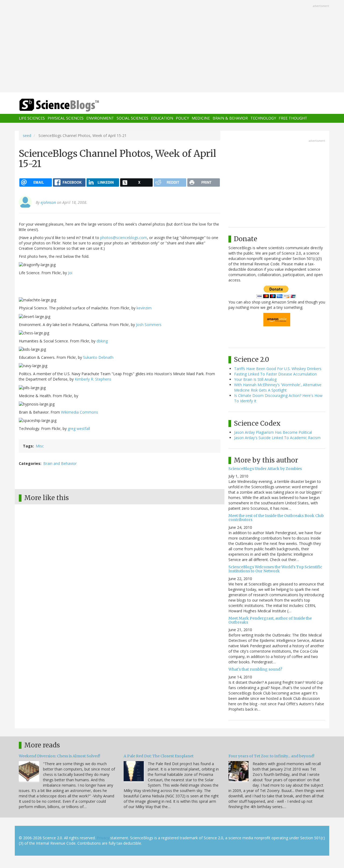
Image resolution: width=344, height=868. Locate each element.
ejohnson (48, 202)
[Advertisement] (172, 46)
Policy (182, 118)
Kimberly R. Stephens (93, 379)
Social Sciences (132, 118)
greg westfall (79, 428)
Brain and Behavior (60, 463)
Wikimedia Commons (79, 412)
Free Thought (293, 118)
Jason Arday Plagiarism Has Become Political (273, 432)
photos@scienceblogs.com (123, 237)
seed (27, 135)
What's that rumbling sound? (255, 669)
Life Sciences (32, 118)
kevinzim (144, 307)
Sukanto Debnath (98, 357)
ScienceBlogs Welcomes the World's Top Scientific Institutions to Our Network (275, 569)
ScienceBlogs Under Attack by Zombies (265, 468)
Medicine (201, 118)
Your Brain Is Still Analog (255, 379)
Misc (40, 446)
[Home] (70, 105)
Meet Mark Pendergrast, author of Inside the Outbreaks (270, 620)
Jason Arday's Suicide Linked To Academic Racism (277, 437)
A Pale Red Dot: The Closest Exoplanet (159, 756)
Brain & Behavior (230, 118)
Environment (100, 118)
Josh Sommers (149, 324)
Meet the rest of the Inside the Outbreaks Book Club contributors (276, 517)
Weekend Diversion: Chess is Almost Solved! (59, 756)
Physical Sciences (66, 118)
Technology (263, 118)
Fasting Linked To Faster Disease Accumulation (275, 374)
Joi (70, 272)
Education (162, 118)
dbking (102, 340)
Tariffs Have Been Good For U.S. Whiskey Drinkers (277, 368)
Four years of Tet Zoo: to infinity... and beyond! (271, 756)
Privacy (103, 837)
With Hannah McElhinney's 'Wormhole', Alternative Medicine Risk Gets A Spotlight (277, 387)
